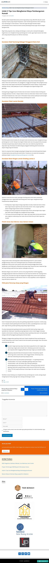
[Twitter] (25, 553)
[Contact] (29, 553)
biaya (4, 382)
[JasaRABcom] (6, 2)
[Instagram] (22, 553)
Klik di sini (5, 451)
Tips (4, 380)
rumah (7, 382)
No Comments (6, 393)
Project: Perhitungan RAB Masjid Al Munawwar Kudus (39, 389)
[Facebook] (19, 553)
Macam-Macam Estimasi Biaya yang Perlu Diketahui (9, 389)
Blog (7, 7)
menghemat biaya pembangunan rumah (21, 155)
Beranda (3, 7)
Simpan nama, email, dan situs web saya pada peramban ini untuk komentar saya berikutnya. (24, 430)
